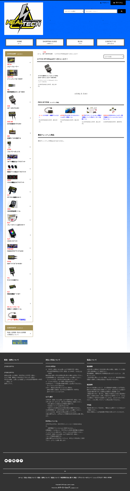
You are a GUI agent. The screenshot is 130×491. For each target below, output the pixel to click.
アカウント (105, 2)
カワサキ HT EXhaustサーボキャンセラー (66, 54)
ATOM (110, 477)
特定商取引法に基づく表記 (68, 477)
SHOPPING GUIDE (50, 42)
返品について (55, 477)
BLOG (80, 42)
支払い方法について (30, 477)
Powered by (55, 487)
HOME (19, 42)
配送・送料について (43, 477)
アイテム (119, 2)
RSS (105, 477)
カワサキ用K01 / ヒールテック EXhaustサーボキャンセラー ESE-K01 (48, 76)
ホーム (39, 54)
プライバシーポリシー (84, 477)
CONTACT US (110, 42)
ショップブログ (97, 477)
